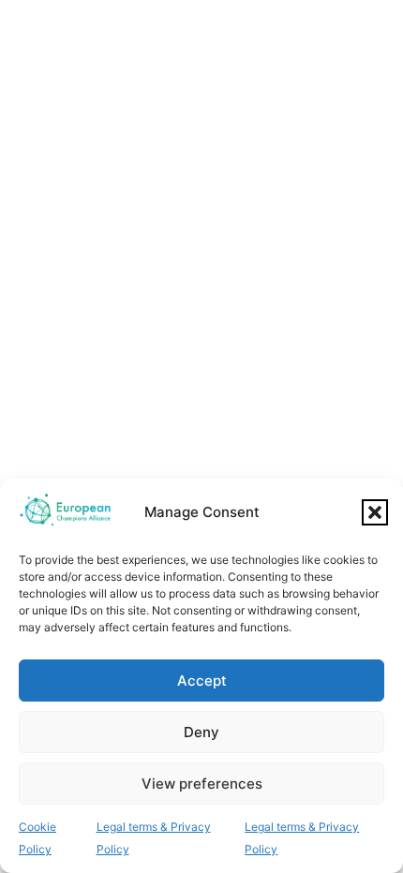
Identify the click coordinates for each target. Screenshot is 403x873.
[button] (375, 512)
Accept (202, 680)
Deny (201, 732)
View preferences (202, 783)
